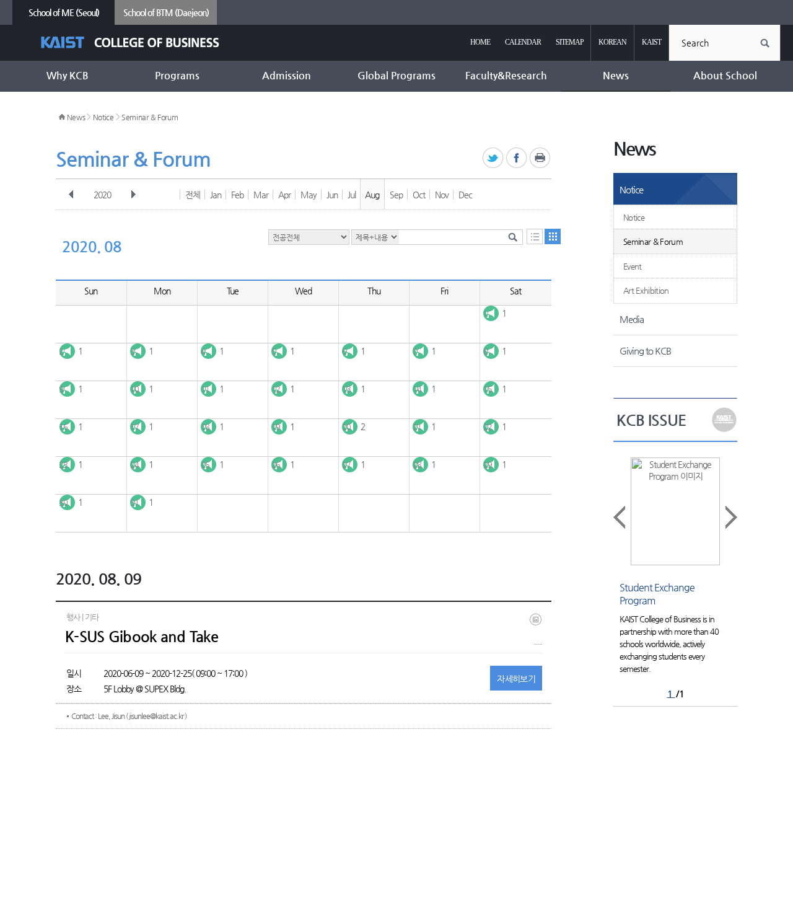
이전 (71, 194)
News (76, 117)
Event (632, 266)
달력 (553, 236)
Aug (372, 195)
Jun (332, 195)
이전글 (620, 517)
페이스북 (517, 158)
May (308, 195)
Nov (442, 195)
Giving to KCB (645, 350)
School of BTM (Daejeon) (166, 12)
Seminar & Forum (149, 117)
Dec (465, 195)
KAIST (651, 42)
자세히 (516, 679)
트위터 (493, 158)
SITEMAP (570, 42)
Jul (352, 195)
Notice (103, 117)
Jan (215, 195)
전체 (192, 195)
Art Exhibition (646, 290)
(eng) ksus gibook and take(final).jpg (538, 629)
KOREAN (612, 42)
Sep (396, 195)
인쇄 (540, 158)
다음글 (730, 517)
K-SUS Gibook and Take (141, 636)
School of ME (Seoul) (63, 12)
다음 (133, 194)
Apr (284, 195)
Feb (237, 195)
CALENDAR (523, 42)
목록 (535, 236)
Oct (419, 195)
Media (632, 319)
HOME (480, 42)
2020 (102, 195)
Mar (260, 195)
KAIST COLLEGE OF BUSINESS (141, 42)
